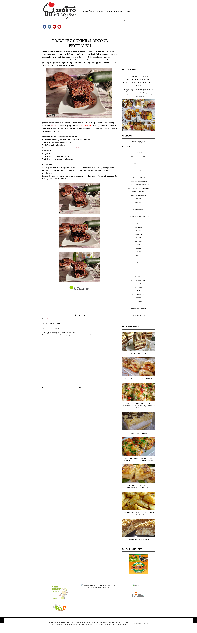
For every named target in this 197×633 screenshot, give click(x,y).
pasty (138, 255)
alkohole (138, 153)
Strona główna (86, 11)
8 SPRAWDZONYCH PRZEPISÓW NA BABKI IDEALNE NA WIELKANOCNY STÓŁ (138, 81)
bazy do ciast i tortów (139, 163)
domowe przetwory (138, 213)
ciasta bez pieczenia (138, 174)
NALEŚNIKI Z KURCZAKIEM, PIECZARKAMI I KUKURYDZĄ (138, 486)
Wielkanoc (138, 301)
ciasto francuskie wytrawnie (138, 188)
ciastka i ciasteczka (139, 181)
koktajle (138, 227)
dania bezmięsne (138, 191)
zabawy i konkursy (138, 308)
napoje (138, 245)
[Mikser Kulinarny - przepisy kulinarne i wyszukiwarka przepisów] (60, 599)
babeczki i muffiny (138, 156)
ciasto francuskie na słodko (138, 184)
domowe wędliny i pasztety (138, 216)
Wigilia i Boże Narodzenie (139, 305)
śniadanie (138, 290)
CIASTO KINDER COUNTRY (138, 540)
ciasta (46, 318)
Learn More (137, 623)
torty (138, 298)
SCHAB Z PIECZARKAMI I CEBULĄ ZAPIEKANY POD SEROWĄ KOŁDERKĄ (138, 459)
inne (138, 223)
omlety (138, 252)
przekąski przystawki (138, 273)
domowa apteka (138, 209)
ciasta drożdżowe (139, 177)
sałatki (139, 283)
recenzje (138, 276)
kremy (138, 230)
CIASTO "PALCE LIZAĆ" (139, 433)
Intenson (55, 125)
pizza (139, 262)
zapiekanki (138, 312)
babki (138, 160)
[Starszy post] (117, 387)
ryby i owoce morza (138, 280)
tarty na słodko (138, 294)
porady (138, 269)
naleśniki (138, 241)
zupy (138, 319)
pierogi (138, 259)
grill (139, 220)
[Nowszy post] (42, 387)
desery (138, 199)
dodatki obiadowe (139, 206)
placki (138, 266)
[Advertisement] (138, 51)
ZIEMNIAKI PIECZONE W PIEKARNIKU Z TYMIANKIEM (138, 514)
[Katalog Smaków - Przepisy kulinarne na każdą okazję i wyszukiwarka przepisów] (98, 587)
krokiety (138, 234)
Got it (146, 623)
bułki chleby (138, 167)
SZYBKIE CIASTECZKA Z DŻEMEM (138, 378)
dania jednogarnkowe (138, 195)
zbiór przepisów (138, 315)
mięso (138, 237)
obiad (138, 248)
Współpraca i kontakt (118, 11)
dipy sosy (138, 202)
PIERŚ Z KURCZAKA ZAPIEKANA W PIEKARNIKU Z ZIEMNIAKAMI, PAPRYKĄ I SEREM (138, 406)
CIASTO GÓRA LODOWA (139, 353)
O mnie (100, 11)
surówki (138, 287)
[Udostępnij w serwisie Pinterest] (84, 315)
